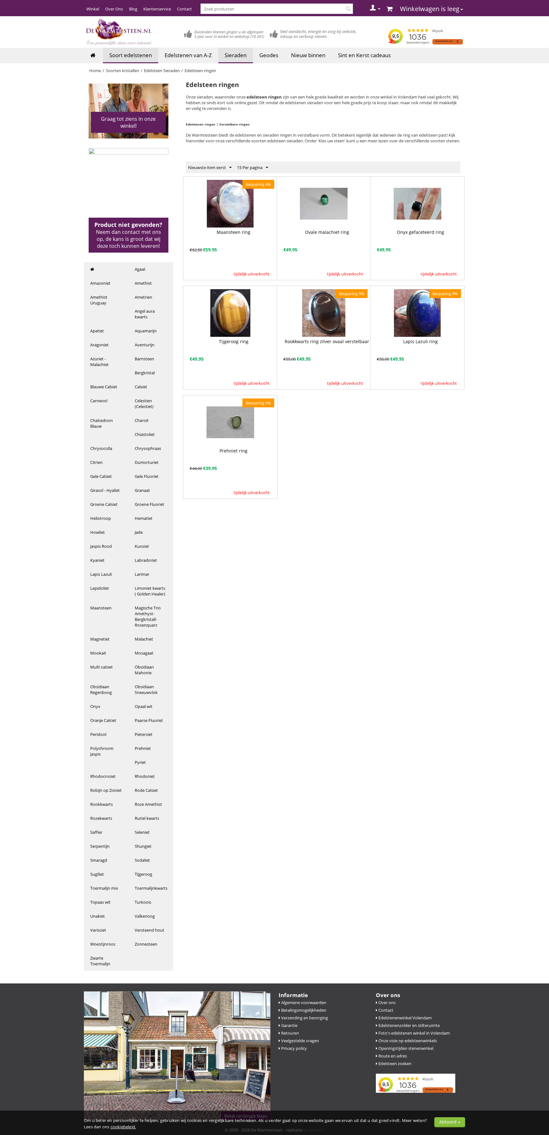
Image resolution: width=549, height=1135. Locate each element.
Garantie (288, 1025)
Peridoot (98, 734)
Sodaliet (142, 860)
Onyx (95, 706)
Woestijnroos (102, 944)
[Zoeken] (348, 9)
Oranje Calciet (103, 720)
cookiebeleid (123, 1127)
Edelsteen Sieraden (162, 70)
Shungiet (143, 846)
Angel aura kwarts (145, 314)
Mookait (98, 653)
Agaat (140, 269)
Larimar (142, 574)
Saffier (96, 832)
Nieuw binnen (308, 55)
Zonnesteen (146, 944)
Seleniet (142, 832)
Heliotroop (100, 518)
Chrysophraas (148, 448)
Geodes (268, 55)
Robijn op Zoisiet (106, 790)
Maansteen (101, 608)
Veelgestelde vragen (299, 1040)
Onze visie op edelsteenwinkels (407, 1040)
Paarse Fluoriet (149, 720)
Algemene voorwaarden (303, 1002)
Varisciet (98, 930)
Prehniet (143, 748)
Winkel (92, 9)
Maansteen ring (233, 232)
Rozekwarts (101, 818)
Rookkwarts (101, 804)
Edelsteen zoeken (394, 1063)
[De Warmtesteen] (118, 32)
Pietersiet (143, 734)
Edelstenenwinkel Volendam (404, 1018)
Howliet (97, 532)
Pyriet (140, 762)
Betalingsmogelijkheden (303, 1010)
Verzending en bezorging (304, 1018)
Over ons (386, 1002)
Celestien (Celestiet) (144, 403)
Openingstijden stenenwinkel (405, 1048)
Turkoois (143, 902)
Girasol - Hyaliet (105, 490)
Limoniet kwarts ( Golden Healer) (150, 591)
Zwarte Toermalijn (100, 961)
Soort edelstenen (130, 55)
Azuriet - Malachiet (99, 361)
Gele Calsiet (101, 476)
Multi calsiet (101, 667)
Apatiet (97, 331)
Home (95, 70)
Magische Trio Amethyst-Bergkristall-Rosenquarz (148, 616)
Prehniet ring (233, 451)
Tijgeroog (143, 874)
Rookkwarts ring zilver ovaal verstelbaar (327, 341)
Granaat (142, 490)
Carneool (98, 401)
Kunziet (142, 546)
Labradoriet (146, 560)
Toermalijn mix (104, 888)
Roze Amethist (148, 804)
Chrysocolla (101, 448)
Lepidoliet (99, 588)
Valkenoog (145, 916)
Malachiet (144, 639)
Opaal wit (143, 706)
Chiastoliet (145, 434)
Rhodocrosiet (103, 776)
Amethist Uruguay (98, 300)
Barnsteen (144, 359)
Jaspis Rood (101, 546)
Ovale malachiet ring (327, 232)
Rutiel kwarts (147, 818)
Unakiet (97, 916)
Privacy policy (293, 1048)
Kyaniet (97, 560)
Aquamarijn (146, 331)
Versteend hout (149, 930)
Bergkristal (145, 373)
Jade (139, 532)
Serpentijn (100, 846)
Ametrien (143, 297)
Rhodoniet (145, 776)
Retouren (289, 1033)
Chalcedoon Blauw (101, 423)
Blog (133, 9)
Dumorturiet (147, 462)
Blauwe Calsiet (103, 387)
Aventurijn (144, 345)
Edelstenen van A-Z (188, 55)
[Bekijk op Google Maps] (177, 1055)
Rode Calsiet (146, 790)
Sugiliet (97, 874)
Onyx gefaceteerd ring (420, 232)
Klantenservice (157, 9)
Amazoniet (100, 283)
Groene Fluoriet (149, 504)
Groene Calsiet (104, 504)
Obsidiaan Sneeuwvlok (146, 689)
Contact (184, 9)
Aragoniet (99, 345)
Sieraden (236, 55)
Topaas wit (100, 902)
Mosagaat (144, 653)
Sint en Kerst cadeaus (364, 55)
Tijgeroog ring (233, 341)
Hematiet (143, 518)
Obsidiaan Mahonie (144, 670)
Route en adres (392, 1056)
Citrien (96, 462)
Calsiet (141, 387)
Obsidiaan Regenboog (101, 689)
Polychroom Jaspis (101, 751)
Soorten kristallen (122, 70)
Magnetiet (100, 639)
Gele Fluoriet (147, 476)
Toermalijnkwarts (151, 888)
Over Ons (114, 9)
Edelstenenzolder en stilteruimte (408, 1025)
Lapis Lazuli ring (420, 341)
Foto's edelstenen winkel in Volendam (413, 1033)
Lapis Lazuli (101, 574)
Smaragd (98, 860)
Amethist (143, 283)
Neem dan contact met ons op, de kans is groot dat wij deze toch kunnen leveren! (128, 238)
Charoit (142, 420)
